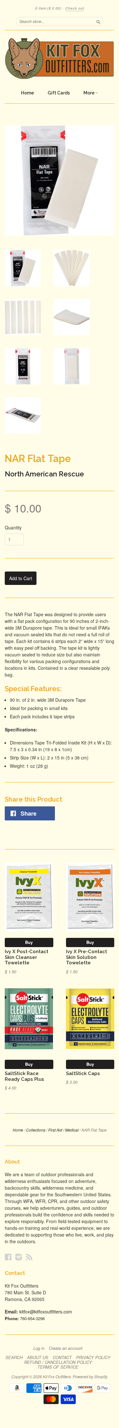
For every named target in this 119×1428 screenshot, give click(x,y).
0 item (48, 8)
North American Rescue (44, 474)
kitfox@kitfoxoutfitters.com (45, 1311)
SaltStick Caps (83, 1073)
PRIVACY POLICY (93, 1357)
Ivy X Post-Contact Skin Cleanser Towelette (26, 957)
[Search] (98, 21)
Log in (38, 1348)
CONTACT (62, 1357)
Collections (35, 1130)
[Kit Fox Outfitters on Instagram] (18, 1256)
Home (27, 92)
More (89, 92)
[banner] (59, 58)
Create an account (66, 1348)
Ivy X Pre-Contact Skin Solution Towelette (86, 957)
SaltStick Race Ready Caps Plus (24, 1076)
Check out (74, 8)
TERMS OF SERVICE (57, 1367)
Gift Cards (59, 92)
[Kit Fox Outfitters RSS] (29, 1256)
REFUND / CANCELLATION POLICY (58, 1362)
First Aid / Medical (63, 1130)
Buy (29, 942)
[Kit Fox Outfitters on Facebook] (8, 1256)
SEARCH (14, 1357)
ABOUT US (37, 1357)
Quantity (13, 527)
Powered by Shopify (90, 1376)
